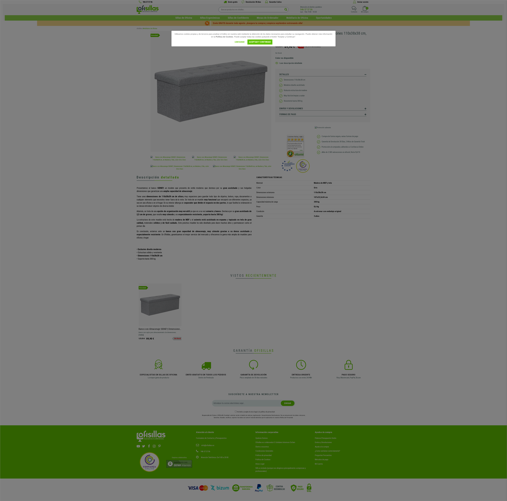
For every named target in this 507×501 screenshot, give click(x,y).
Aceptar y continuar (260, 42)
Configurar (239, 42)
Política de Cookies (224, 37)
